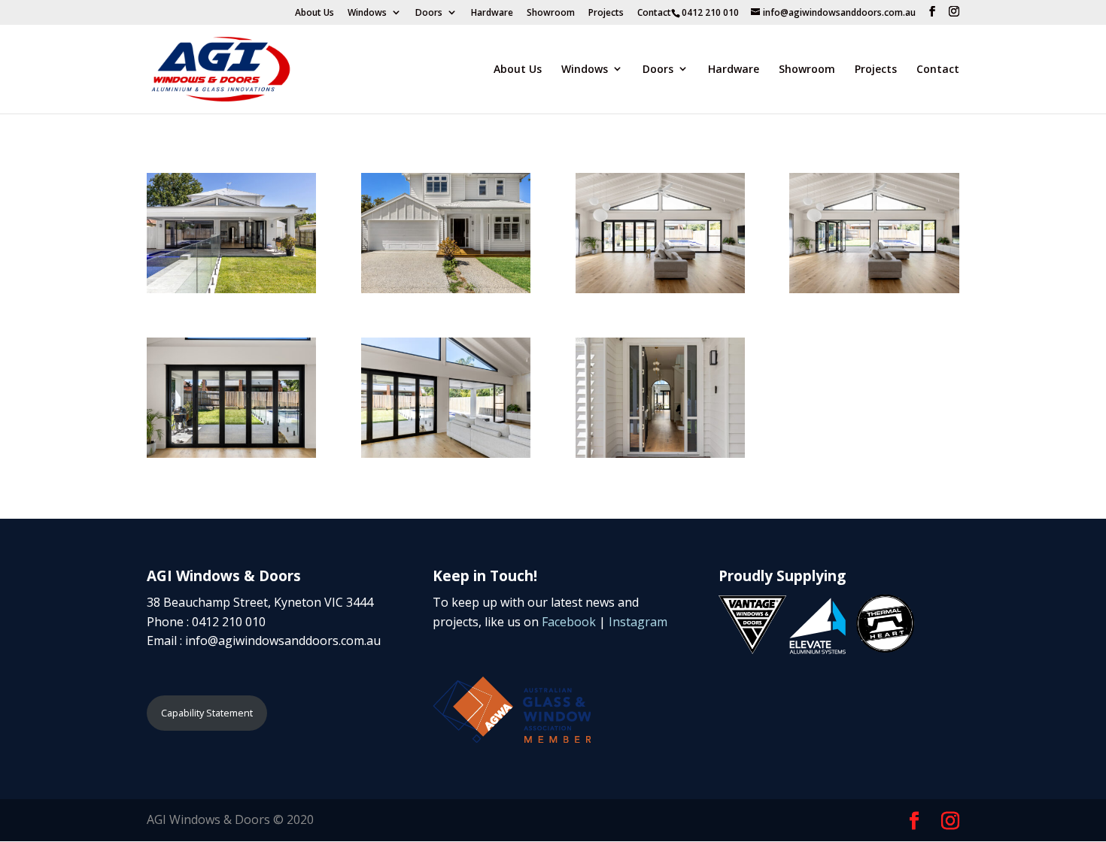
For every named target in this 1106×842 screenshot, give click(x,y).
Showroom (551, 13)
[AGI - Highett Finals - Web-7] (660, 285)
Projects (606, 13)
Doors (428, 13)
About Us (314, 13)
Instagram (638, 621)
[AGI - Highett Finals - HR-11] (445, 450)
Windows (367, 13)
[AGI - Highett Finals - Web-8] (874, 285)
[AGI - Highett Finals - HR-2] (445, 285)
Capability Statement (207, 712)
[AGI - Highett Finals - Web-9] (231, 285)
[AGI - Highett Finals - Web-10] (231, 450)
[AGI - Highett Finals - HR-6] (660, 450)
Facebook (569, 621)
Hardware (492, 13)
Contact (654, 13)
